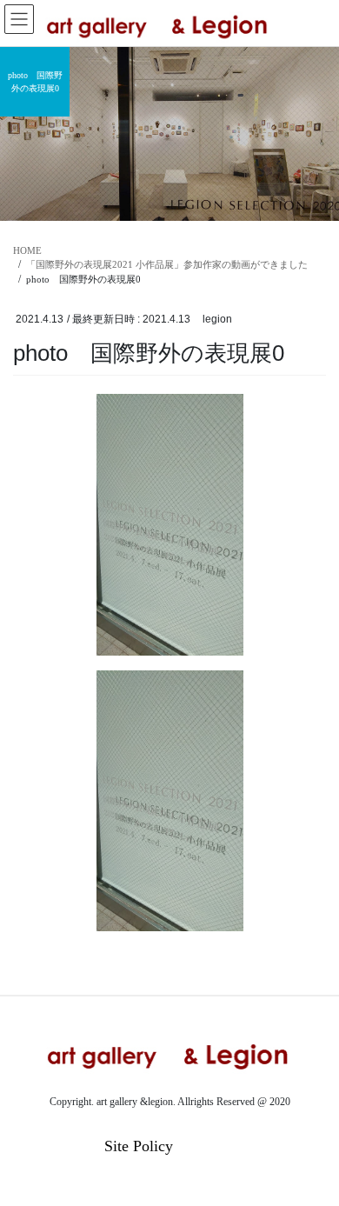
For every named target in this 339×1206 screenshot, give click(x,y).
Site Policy (138, 1146)
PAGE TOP (313, 1154)
